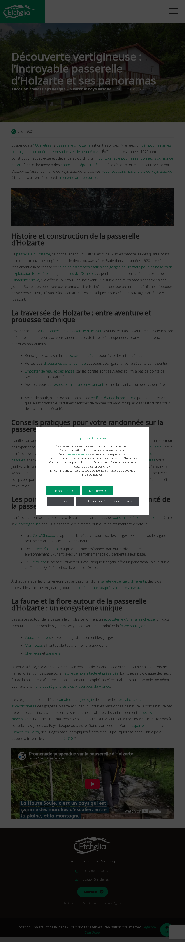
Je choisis (60, 501)
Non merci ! (97, 491)
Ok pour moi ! (63, 491)
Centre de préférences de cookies (116, 462)
